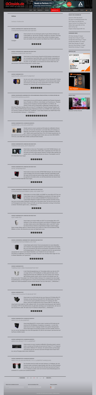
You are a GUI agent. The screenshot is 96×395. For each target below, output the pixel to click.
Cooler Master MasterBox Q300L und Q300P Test (27, 191)
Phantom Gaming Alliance (20, 97)
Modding (47, 10)
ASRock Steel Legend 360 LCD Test (77, 25)
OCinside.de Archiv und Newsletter (34, 387)
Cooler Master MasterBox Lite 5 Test (23, 242)
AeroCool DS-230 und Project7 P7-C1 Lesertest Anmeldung (31, 360)
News (35, 10)
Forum (81, 10)
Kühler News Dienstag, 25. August (76, 43)
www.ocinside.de (49, 393)
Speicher (55, 95)
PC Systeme (50, 95)
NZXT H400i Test (16, 217)
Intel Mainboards (35, 95)
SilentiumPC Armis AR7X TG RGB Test (23, 76)
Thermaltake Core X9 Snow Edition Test (24, 268)
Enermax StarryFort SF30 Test (21, 53)
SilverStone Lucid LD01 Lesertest (22, 125)
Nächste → (49, 377)
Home (30, 10)
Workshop (40, 10)
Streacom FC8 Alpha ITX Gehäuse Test (23, 294)
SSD (58, 95)
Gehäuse (13, 28)
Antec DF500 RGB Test (18, 168)
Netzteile (45, 95)
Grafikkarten (19, 95)
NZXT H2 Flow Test (73, 26)
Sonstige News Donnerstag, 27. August (77, 39)
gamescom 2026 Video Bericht (75, 17)
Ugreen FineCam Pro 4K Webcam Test (77, 23)
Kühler (41, 95)
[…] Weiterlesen (31, 112)
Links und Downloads (65, 10)
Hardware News (73, 33)
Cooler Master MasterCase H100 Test (23, 30)
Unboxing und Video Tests (30, 28)
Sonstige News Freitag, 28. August (76, 37)
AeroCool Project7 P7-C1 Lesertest (23, 341)
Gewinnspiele (19, 189)
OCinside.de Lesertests (29, 123)
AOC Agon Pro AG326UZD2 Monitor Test (78, 19)
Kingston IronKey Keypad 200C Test (77, 28)
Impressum (75, 10)
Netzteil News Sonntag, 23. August (76, 47)
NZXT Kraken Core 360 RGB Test (76, 21)
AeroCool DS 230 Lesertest (20, 320)
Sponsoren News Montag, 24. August (77, 45)
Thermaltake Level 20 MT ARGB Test (23, 146)
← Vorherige (21, 377)
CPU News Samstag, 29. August (76, 36)
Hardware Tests (55, 10)
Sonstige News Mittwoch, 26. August (77, 41)
